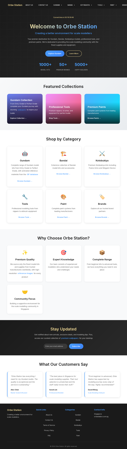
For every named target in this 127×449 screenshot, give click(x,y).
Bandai (78, 420)
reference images (25, 273)
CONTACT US (43, 5)
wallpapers (22, 110)
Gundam (78, 415)
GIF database (32, 174)
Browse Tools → (25, 217)
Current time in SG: (63, 17)
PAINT (113, 5)
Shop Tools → (54, 118)
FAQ (49, 436)
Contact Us (49, 420)
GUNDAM (57, 5)
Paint (78, 436)
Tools (78, 430)
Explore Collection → (18, 118)
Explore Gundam (54, 53)
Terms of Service (49, 425)
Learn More (73, 53)
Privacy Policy (49, 430)
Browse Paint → (63, 217)
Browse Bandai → (63, 174)
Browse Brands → (102, 217)
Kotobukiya (78, 425)
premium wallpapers (69, 338)
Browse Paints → (94, 118)
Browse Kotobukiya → (102, 174)
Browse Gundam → (24, 181)
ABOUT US (29, 5)
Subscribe (76, 346)
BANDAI (71, 5)
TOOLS (101, 5)
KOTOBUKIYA (86, 5)
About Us (49, 415)
